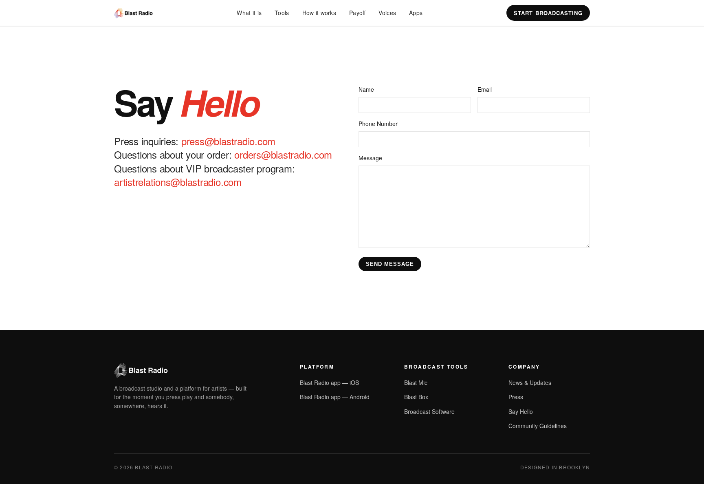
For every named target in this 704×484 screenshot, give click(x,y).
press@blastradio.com (228, 141)
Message (370, 158)
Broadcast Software (429, 411)
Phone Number (378, 123)
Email (484, 89)
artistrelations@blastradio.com (178, 182)
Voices (387, 13)
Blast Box (416, 397)
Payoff (357, 13)
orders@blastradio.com (283, 154)
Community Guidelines (537, 426)
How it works (319, 13)
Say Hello (520, 411)
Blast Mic (415, 382)
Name (366, 89)
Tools (282, 13)
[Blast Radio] (133, 13)
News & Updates (529, 382)
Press (515, 397)
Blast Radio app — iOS (329, 382)
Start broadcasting (548, 13)
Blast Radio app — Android (335, 397)
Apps (415, 13)
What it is (249, 13)
